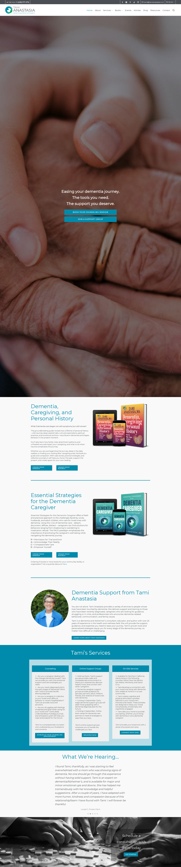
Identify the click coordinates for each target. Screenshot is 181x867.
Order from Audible (64, 467)
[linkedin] (127, 2)
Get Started (130, 850)
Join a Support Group (90, 219)
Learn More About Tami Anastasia (89, 638)
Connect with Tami (130, 732)
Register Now (89, 735)
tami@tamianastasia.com (154, 2)
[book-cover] (121, 514)
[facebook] (123, 2)
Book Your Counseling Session (90, 212)
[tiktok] (134, 2)
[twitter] (130, 2)
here (65, 564)
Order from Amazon (38, 467)
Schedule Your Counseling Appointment (50, 735)
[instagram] (138, 2)
